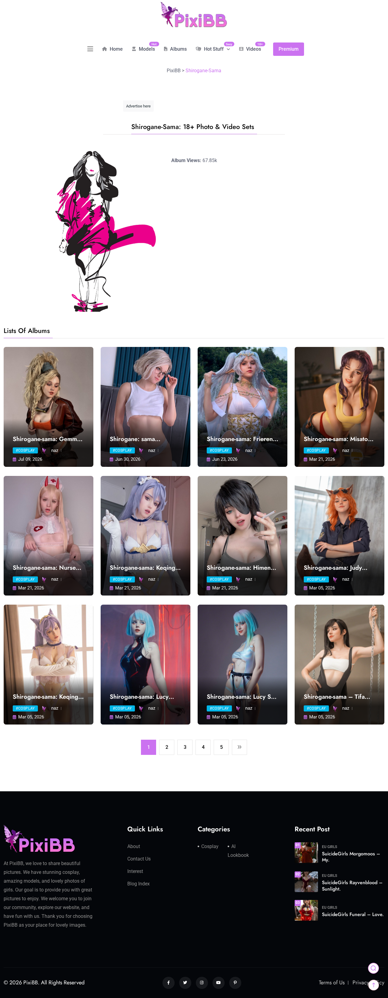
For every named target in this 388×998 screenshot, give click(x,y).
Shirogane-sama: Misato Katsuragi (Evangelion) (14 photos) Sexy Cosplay (339, 439)
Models (146, 47)
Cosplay (210, 846)
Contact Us (139, 859)
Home (116, 49)
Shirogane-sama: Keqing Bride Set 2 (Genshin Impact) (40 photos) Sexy (47, 697)
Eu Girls (329, 847)
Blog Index (138, 884)
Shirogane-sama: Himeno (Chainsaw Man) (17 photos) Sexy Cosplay (240, 568)
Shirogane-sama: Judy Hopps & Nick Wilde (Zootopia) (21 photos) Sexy (335, 568)
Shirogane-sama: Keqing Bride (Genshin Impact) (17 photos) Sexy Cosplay (145, 568)
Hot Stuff (216, 47)
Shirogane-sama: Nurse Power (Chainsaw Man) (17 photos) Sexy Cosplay (48, 568)
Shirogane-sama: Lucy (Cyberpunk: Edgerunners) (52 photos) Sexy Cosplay (145, 697)
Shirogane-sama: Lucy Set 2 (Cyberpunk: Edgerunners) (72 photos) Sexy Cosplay (242, 697)
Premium (289, 49)
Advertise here (138, 106)
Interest (135, 871)
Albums (178, 49)
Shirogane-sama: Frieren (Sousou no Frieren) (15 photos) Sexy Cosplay (240, 439)
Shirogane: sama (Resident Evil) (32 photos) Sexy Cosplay (139, 439)
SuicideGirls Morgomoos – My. (351, 857)
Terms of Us (332, 982)
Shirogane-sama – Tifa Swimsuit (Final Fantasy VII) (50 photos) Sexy (335, 697)
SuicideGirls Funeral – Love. (353, 914)
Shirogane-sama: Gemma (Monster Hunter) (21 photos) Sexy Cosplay (46, 439)
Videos (253, 47)
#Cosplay (25, 450)
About (133, 846)
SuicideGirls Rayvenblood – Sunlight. (352, 885)
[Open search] (373, 968)
